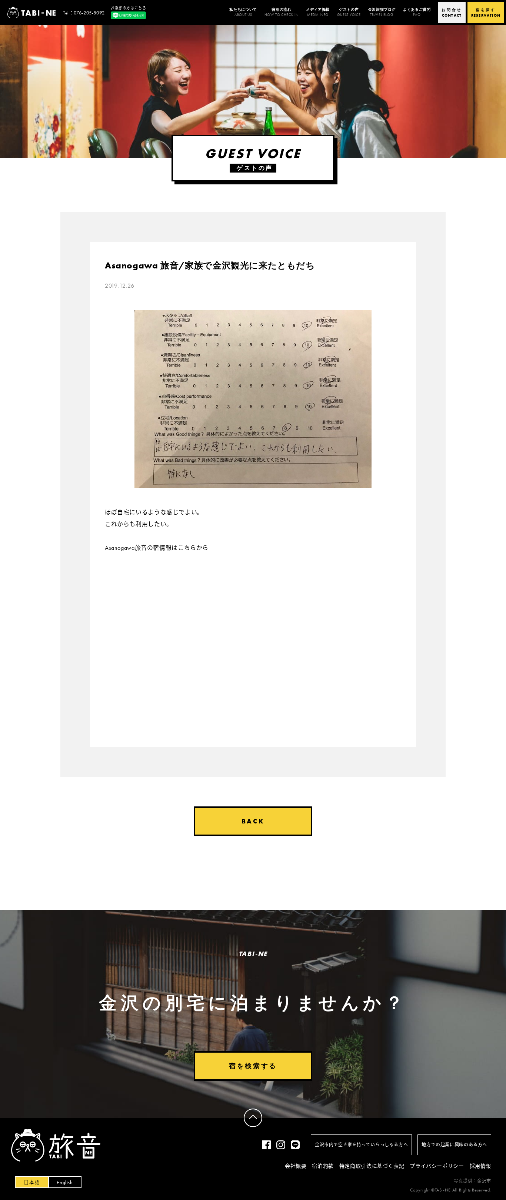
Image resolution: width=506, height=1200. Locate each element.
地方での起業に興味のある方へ (454, 1145)
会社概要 (295, 1166)
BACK (253, 821)
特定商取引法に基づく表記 (371, 1166)
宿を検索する (253, 1066)
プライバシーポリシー (437, 1166)
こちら (187, 548)
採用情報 (480, 1166)
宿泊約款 (322, 1166)
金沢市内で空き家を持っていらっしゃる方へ (361, 1145)
